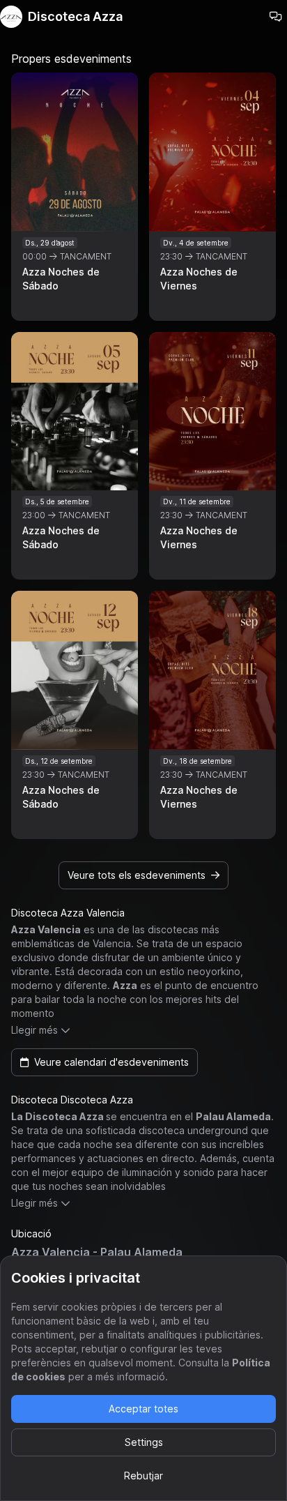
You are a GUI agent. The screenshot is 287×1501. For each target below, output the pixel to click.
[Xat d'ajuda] (276, 17)
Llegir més (34, 1030)
